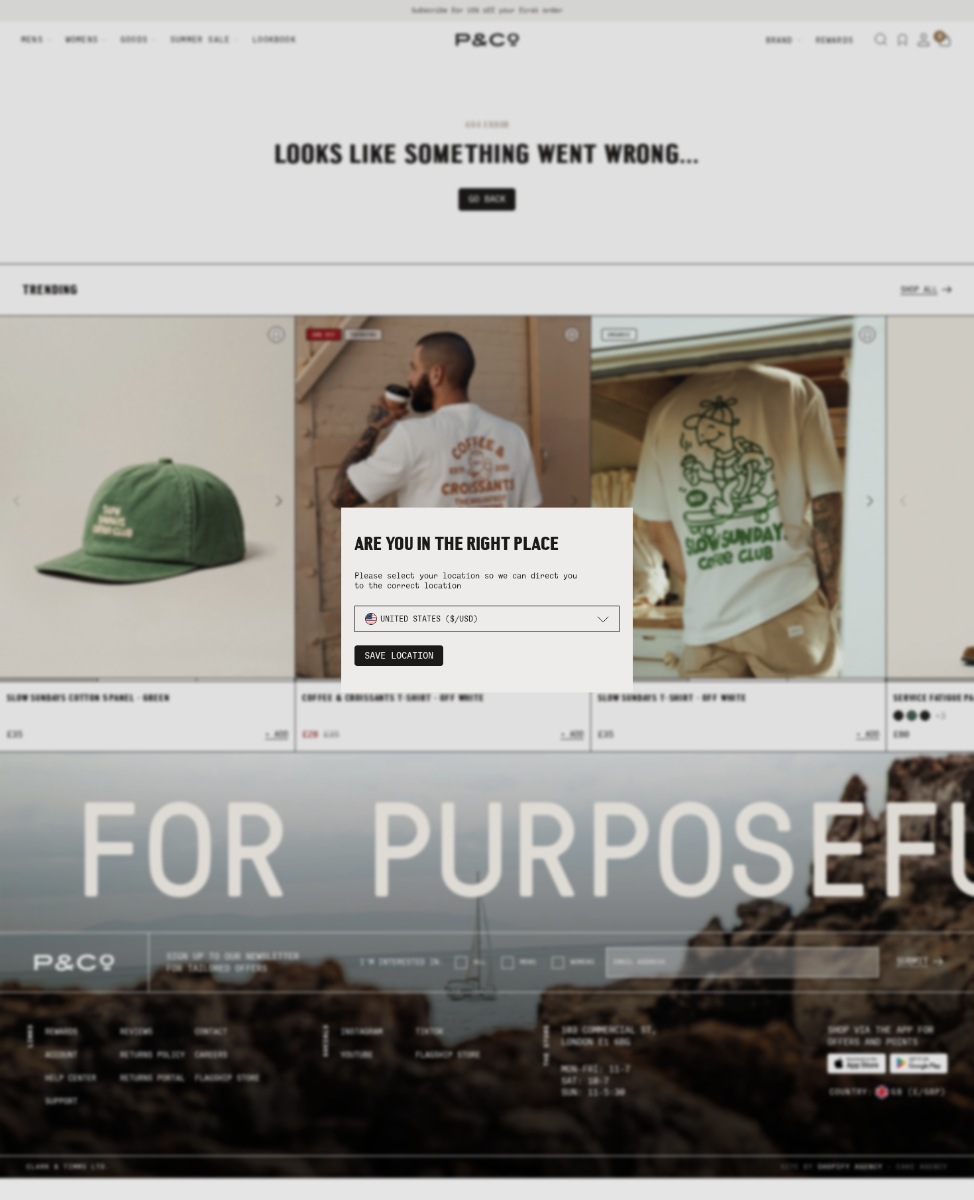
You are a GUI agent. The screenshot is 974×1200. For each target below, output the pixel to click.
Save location (398, 656)
